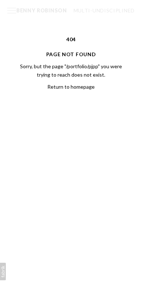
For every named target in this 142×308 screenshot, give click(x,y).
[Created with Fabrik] (3, 271)
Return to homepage (71, 87)
